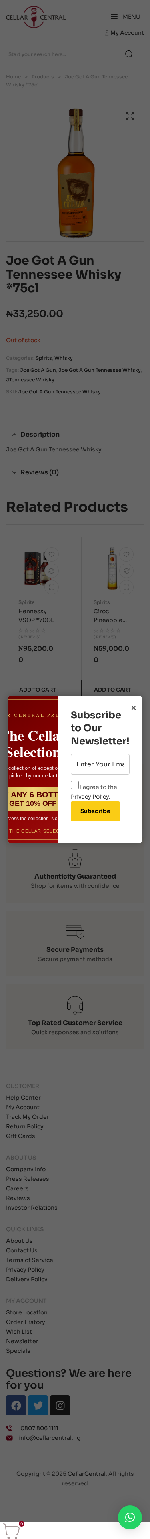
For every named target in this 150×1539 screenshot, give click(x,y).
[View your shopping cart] (11, 1531)
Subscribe (95, 811)
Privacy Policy (90, 796)
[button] (130, 1517)
